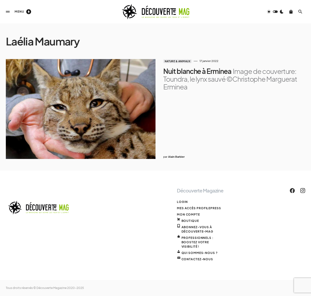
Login (182, 202)
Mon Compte (188, 214)
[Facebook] (292, 190)
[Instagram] (302, 190)
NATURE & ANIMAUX (177, 61)
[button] (8, 11)
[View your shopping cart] (290, 12)
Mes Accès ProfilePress (199, 208)
